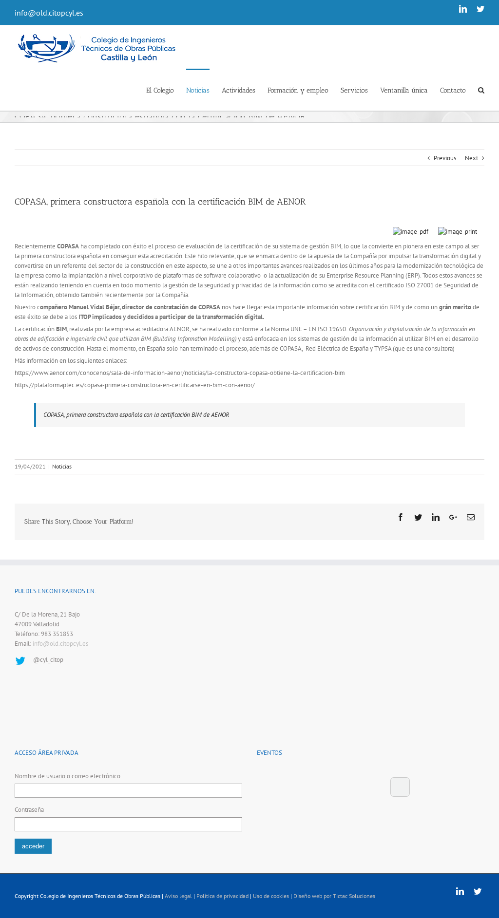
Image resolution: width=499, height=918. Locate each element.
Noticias (62, 466)
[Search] (481, 90)
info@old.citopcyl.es (49, 13)
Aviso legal (178, 895)
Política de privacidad (222, 895)
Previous (445, 158)
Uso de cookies (271, 895)
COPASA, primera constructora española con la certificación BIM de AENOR (136, 415)
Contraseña (29, 810)
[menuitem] (166, 90)
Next (471, 158)
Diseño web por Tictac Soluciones (334, 895)
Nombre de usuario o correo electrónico (67, 776)
